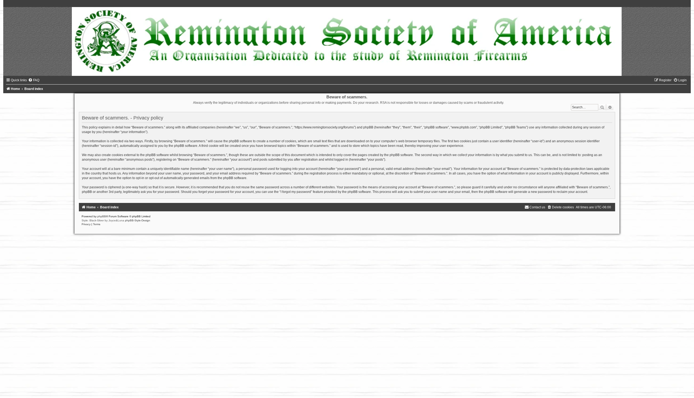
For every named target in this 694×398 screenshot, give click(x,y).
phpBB (101, 216)
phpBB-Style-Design (137, 220)
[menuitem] (33, 80)
